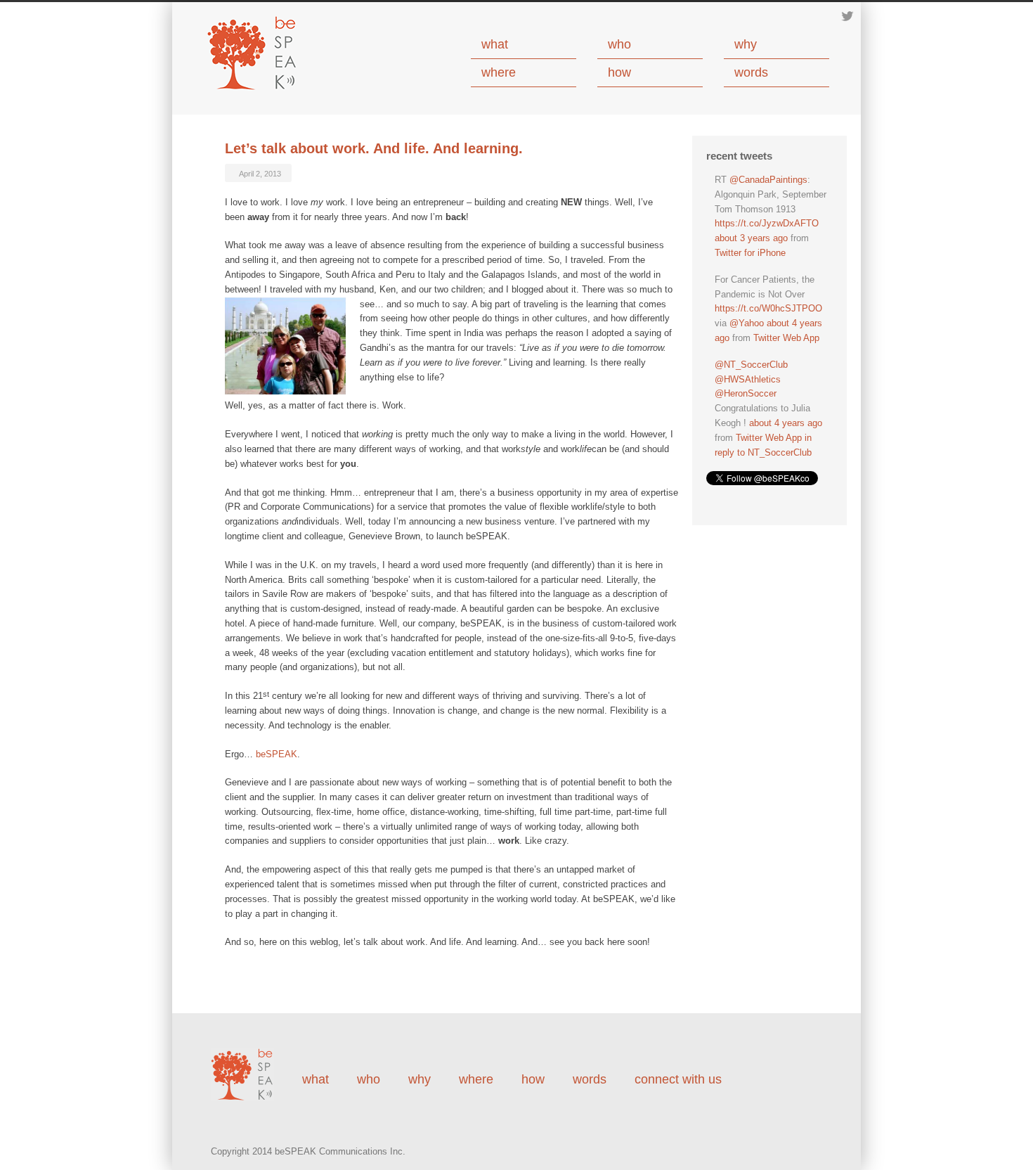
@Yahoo (746, 323)
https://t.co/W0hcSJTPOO (768, 308)
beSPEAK (276, 754)
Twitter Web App (786, 338)
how (619, 72)
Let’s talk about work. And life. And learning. (374, 148)
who (619, 44)
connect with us (678, 1079)
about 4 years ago (785, 423)
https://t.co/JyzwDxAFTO (767, 223)
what (494, 44)
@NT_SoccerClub (751, 364)
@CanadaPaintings (768, 179)
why (745, 44)
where (498, 72)
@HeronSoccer (746, 393)
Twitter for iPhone (750, 253)
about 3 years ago (751, 238)
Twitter (847, 16)
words (751, 72)
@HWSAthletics (748, 379)
